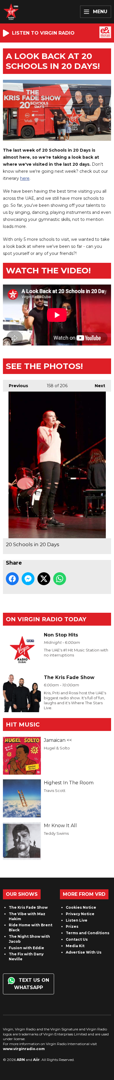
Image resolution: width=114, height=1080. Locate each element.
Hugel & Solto (57, 748)
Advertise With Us (83, 952)
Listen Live (76, 920)
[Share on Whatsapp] (59, 578)
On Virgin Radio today (46, 619)
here (25, 178)
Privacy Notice (80, 914)
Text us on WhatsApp (31, 983)
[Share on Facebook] (12, 578)
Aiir (36, 1059)
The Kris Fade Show (28, 907)
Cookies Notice (81, 907)
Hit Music (23, 724)
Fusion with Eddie (26, 948)
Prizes (72, 926)
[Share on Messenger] (28, 578)
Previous (15, 385)
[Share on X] (43, 578)
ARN (21, 1059)
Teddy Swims (56, 833)
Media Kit (75, 946)
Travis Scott (54, 790)
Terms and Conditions (87, 933)
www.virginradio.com (24, 1049)
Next (97, 385)
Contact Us (77, 939)
